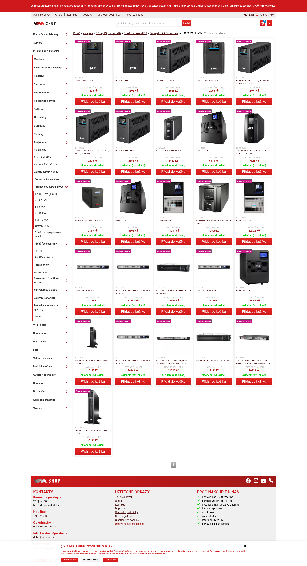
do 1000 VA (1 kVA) (46, 194)
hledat (186, 23)
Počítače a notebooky (45, 34)
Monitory (39, 59)
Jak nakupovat (41, 14)
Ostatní (38, 316)
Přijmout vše (110, 559)
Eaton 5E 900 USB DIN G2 (126, 151)
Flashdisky (40, 117)
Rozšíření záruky (44, 257)
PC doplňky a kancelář (46, 50)
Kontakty (72, 14)
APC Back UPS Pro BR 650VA (168, 151)
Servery (37, 42)
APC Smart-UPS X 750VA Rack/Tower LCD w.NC (91, 432)
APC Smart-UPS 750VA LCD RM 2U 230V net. (213, 362)
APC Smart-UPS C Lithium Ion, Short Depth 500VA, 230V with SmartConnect (173, 362)
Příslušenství (42, 264)
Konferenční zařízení (45, 164)
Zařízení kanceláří (44, 298)
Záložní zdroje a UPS (46, 171)
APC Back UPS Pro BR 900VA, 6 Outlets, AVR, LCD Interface (253, 152)
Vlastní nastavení (90, 559)
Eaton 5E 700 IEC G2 (124, 81)
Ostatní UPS (42, 226)
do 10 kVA (41, 213)
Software (39, 109)
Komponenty (40, 333)
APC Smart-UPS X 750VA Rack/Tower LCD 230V (91, 362)
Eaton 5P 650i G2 (163, 221)
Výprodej (38, 408)
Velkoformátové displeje (48, 67)
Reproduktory (42, 92)
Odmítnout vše (69, 559)
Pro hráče (39, 391)
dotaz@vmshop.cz (43, 537)
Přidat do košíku (93, 102)
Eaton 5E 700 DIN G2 (165, 81)
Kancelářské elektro (45, 289)
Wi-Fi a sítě (39, 324)
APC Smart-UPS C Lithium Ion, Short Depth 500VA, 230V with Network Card (253, 362)
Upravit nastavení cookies (129, 523)
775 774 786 (40, 515)
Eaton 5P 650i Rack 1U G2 (86, 291)
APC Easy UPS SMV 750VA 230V (89, 221)
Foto (35, 349)
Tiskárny (39, 75)
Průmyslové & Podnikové (49, 186)
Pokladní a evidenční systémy (46, 307)
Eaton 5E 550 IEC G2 (84, 81)
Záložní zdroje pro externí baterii (49, 234)
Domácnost (39, 383)
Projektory (40, 142)
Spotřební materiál (44, 399)
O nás (58, 14)
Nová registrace (134, 14)
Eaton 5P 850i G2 (244, 221)
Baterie (38, 251)
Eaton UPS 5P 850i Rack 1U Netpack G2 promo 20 (132, 362)
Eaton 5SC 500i (202, 151)
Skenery (38, 134)
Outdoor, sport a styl (44, 374)
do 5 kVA (40, 206)
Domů (76, 33)
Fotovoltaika (40, 341)
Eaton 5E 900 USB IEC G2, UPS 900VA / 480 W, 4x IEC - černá (253, 82)
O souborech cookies (127, 520)
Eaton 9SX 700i (243, 291)
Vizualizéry (40, 149)
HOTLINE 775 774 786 (259, 14)
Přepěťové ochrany (46, 243)
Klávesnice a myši (44, 100)
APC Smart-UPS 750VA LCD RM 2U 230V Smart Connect (173, 292)
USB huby (39, 125)
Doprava (87, 14)
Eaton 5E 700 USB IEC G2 (207, 81)
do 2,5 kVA (41, 200)
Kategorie (88, 33)
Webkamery (40, 272)
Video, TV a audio (43, 358)
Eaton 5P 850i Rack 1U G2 (207, 291)
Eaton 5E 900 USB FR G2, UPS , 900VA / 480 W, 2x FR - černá (92, 152)
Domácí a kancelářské (47, 179)
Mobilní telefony (42, 366)
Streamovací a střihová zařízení (47, 280)
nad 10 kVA (41, 219)
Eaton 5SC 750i (122, 221)
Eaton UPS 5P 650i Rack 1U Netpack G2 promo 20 (132, 292)
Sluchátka (39, 84)
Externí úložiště (43, 157)
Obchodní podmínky (108, 14)
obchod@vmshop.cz (44, 526)
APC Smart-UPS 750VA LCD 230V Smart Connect (213, 222)
